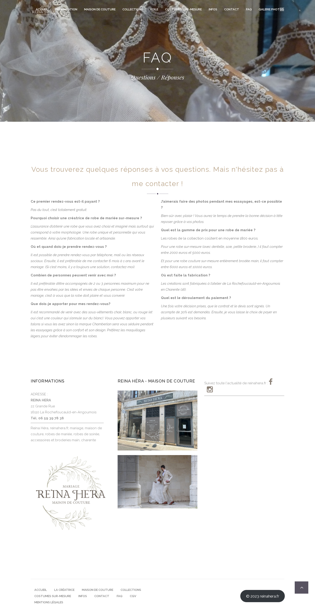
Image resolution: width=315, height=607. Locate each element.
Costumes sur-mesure (52, 596)
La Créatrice (64, 590)
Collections (131, 590)
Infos (82, 596)
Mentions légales (48, 602)
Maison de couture (97, 590)
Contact (101, 596)
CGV (133, 596)
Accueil (40, 590)
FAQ (119, 596)
